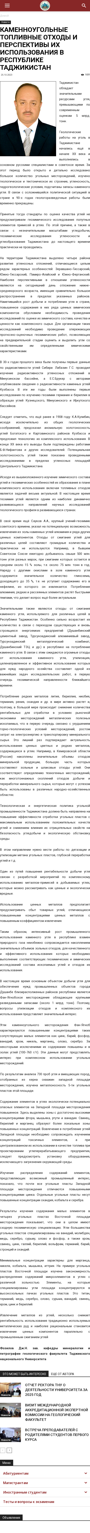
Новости (5, 22)
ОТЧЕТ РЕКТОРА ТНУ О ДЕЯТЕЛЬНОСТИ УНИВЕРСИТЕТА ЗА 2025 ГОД (56, 1390)
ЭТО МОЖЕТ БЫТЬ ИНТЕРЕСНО (24, 1374)
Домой (4, 15)
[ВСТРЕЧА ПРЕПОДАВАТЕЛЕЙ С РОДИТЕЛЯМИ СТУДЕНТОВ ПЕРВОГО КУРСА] (10, 1435)
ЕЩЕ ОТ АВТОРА (62, 1374)
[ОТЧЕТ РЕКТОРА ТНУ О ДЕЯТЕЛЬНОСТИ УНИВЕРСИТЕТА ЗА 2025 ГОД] (10, 1390)
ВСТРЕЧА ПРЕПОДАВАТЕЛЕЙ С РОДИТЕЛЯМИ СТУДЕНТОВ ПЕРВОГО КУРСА (57, 1435)
